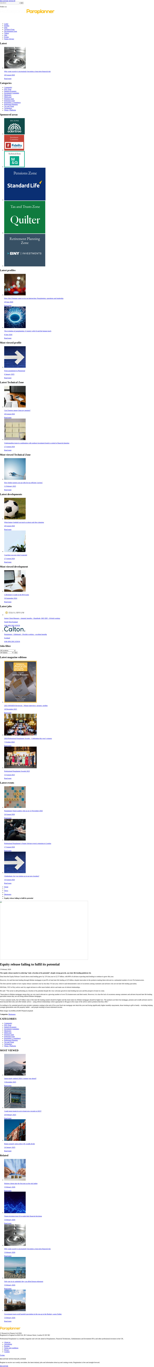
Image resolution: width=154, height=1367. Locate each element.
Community (8, 87)
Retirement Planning (11, 104)
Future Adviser (9, 39)
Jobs (5, 35)
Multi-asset (7, 97)
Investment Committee (11, 93)
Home (6, 887)
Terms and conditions (11, 1348)
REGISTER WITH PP (7, 1)
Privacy (6, 1350)
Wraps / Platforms (10, 110)
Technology (8, 108)
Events (6, 37)
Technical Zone (9, 29)
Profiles (6, 26)
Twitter (2, 1355)
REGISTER (4, 1366)
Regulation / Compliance (12, 102)
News (6, 891)
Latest (6, 24)
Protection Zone (9, 101)
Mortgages (7, 95)
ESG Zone (7, 89)
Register (7, 1346)
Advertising (8, 1344)
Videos (6, 33)
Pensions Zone (9, 99)
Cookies (7, 1352)
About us (7, 1342)
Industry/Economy (10, 91)
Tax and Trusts (9, 106)
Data (5, 27)
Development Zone (10, 31)
